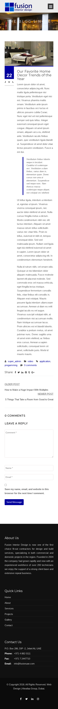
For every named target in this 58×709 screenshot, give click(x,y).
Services (9, 608)
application (45, 361)
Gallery (8, 619)
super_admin (14, 361)
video (30, 361)
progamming (11, 365)
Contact (9, 625)
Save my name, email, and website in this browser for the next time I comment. (27, 491)
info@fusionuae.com (24, 663)
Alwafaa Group (29, 688)
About (8, 603)
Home (8, 597)
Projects (9, 614)
